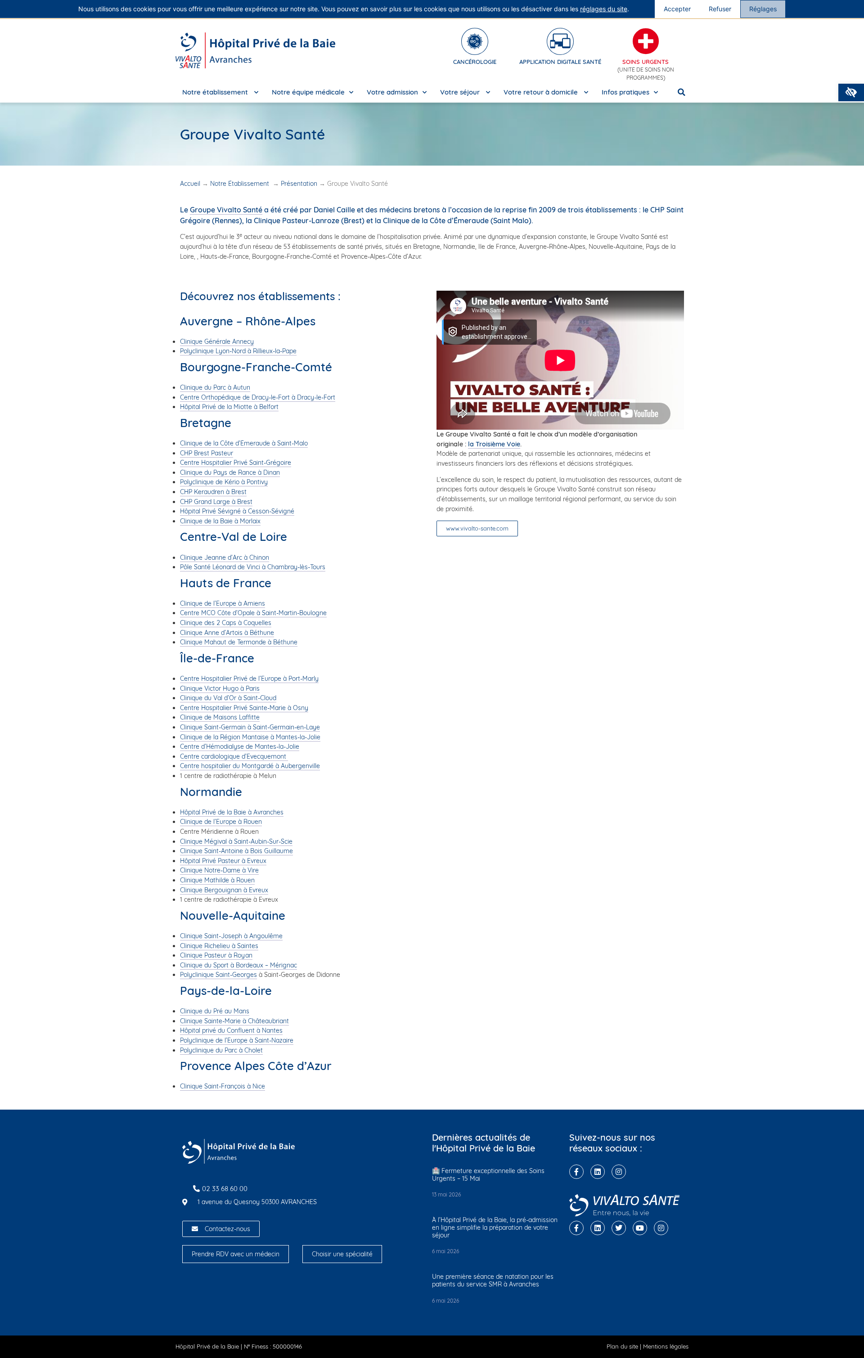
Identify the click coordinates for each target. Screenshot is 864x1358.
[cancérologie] (474, 41)
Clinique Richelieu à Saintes (219, 946)
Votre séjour (461, 92)
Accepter (677, 9)
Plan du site (622, 1346)
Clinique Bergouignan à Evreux (224, 890)
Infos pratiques (625, 92)
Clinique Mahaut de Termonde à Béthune (238, 642)
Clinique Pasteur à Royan (216, 955)
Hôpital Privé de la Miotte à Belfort (229, 407)
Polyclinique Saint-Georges (218, 975)
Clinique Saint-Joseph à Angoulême (231, 936)
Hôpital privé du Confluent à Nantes (231, 1030)
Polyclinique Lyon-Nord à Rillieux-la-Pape (238, 351)
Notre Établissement (240, 184)
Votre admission (392, 92)
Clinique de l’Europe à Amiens (222, 603)
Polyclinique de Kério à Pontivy (224, 482)
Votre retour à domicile (542, 92)
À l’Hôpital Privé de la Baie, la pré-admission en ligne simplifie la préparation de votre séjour (495, 1227)
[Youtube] (640, 1228)
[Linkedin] (597, 1172)
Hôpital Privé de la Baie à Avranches (232, 812)
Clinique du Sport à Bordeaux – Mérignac (238, 965)
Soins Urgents (645, 61)
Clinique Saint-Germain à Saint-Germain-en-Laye (250, 727)
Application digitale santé (560, 61)
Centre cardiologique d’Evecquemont (234, 756)
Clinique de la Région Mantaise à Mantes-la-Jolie (250, 737)
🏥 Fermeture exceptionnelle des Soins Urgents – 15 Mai (488, 1175)
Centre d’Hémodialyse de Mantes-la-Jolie (239, 746)
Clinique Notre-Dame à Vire (219, 870)
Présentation (299, 184)
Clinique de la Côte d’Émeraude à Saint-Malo (244, 443)
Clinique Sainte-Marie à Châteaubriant (234, 1021)
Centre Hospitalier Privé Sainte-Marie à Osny (244, 708)
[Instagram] (619, 1172)
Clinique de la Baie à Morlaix (220, 521)
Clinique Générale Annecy (217, 341)
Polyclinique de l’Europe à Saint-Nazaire (236, 1040)
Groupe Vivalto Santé (226, 209)
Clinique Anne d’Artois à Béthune (227, 633)
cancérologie (474, 61)
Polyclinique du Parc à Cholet (221, 1050)
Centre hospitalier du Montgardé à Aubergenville (250, 766)
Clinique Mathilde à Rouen (217, 880)
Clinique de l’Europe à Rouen (221, 822)
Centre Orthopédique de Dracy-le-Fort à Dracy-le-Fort (257, 397)
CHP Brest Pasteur (206, 453)
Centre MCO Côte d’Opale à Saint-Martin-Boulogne (253, 613)
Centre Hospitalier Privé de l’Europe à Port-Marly (249, 679)
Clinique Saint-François (212, 1086)
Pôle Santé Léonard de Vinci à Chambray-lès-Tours (252, 567)
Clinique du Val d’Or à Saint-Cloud (228, 698)
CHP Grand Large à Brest (216, 502)
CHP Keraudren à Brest (213, 492)
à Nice (255, 1086)
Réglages (763, 9)
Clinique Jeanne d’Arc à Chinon (224, 557)
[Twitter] (619, 1228)
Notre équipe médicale (308, 92)
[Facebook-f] (576, 1172)
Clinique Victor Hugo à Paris (220, 688)
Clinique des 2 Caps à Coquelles (225, 623)
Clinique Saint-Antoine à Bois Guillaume (236, 851)
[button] (851, 92)
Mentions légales (665, 1346)
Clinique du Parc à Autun (215, 387)
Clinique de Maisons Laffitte (220, 717)
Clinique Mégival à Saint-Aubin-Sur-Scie (236, 841)
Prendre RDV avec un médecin (235, 1254)
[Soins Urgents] (645, 41)
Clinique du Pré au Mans (214, 1011)
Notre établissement (216, 92)
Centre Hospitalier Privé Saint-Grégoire (235, 463)
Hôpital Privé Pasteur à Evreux (223, 861)
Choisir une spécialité (342, 1254)
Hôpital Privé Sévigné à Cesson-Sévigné (237, 511)
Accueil (190, 184)
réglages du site (603, 9)
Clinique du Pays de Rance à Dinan (230, 472)
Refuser (720, 9)
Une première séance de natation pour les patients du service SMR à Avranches (493, 1280)
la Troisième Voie (494, 444)
